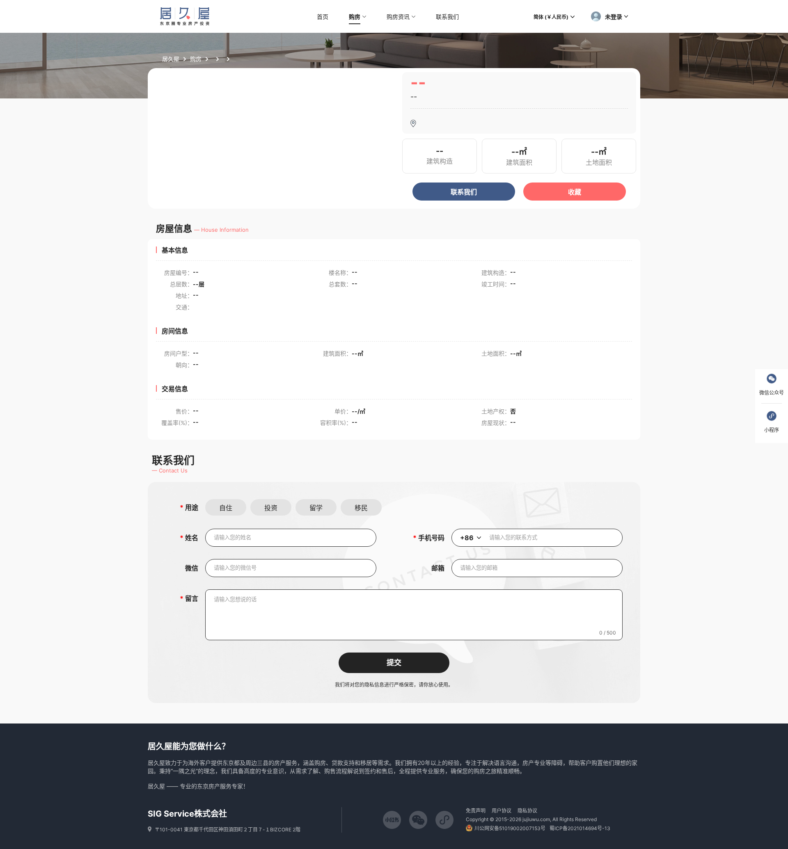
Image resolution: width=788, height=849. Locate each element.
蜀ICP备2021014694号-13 (580, 828)
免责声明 (476, 811)
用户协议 (501, 811)
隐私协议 (527, 811)
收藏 (574, 192)
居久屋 (170, 58)
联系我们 (464, 192)
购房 (196, 58)
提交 (394, 663)
